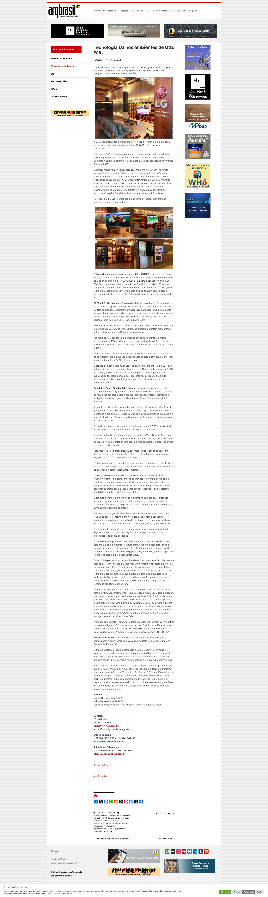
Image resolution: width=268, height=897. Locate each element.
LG (106, 813)
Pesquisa (192, 11)
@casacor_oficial (101, 823)
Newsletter (161, 11)
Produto (111, 813)
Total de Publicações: (63, 863)
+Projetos (123, 11)
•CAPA (96, 11)
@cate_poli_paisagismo (119, 823)
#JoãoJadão (100, 776)
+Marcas (149, 11)
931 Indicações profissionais (66, 872)
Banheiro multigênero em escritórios (113, 838)
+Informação (136, 11)
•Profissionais (109, 11)
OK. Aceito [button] (225, 892)
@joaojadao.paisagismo (104, 829)
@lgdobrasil (120, 829)
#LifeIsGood (99, 818)
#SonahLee (98, 821)
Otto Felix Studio (164, 838)
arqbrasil (117, 60)
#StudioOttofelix (111, 821)
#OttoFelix (109, 818)
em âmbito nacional (61, 875)
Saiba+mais (249, 892)
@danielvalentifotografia (104, 826)
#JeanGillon (114, 815)
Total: (54, 858)
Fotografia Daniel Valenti (104, 831)
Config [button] (259, 892)
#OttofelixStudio (102, 765)
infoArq (100, 813)
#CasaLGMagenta (101, 815)
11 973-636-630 (177, 11)
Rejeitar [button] (237, 892)
